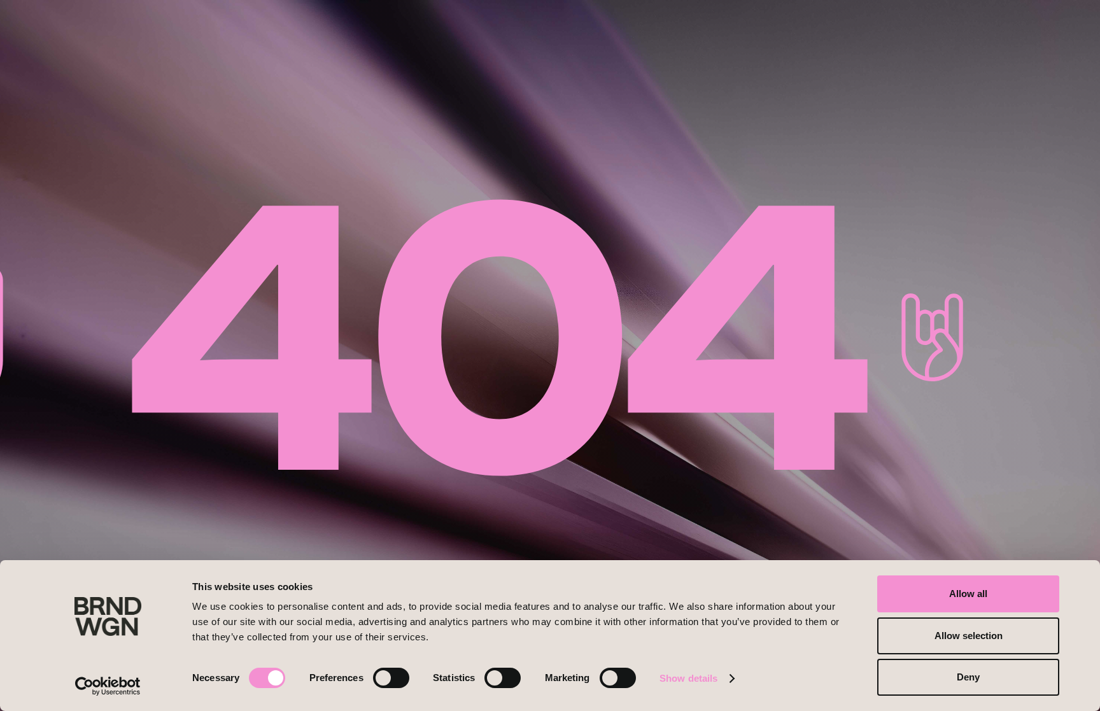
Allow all (968, 593)
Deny (968, 677)
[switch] (391, 678)
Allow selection (968, 635)
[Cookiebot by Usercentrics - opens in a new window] (108, 686)
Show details (688, 678)
